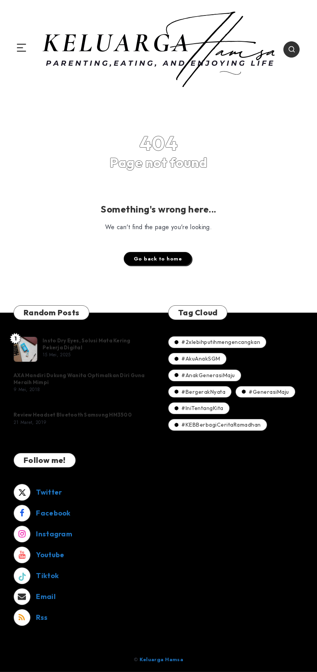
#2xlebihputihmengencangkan (220, 342)
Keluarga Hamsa (161, 659)
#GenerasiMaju (269, 391)
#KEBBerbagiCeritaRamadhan (221, 424)
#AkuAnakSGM (200, 358)
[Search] (291, 49)
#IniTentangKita (202, 408)
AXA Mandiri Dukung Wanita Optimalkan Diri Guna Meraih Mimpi (79, 378)
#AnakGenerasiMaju (208, 375)
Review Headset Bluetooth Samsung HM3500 (73, 415)
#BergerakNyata (203, 391)
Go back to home (158, 258)
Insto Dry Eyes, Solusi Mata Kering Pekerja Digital (87, 343)
